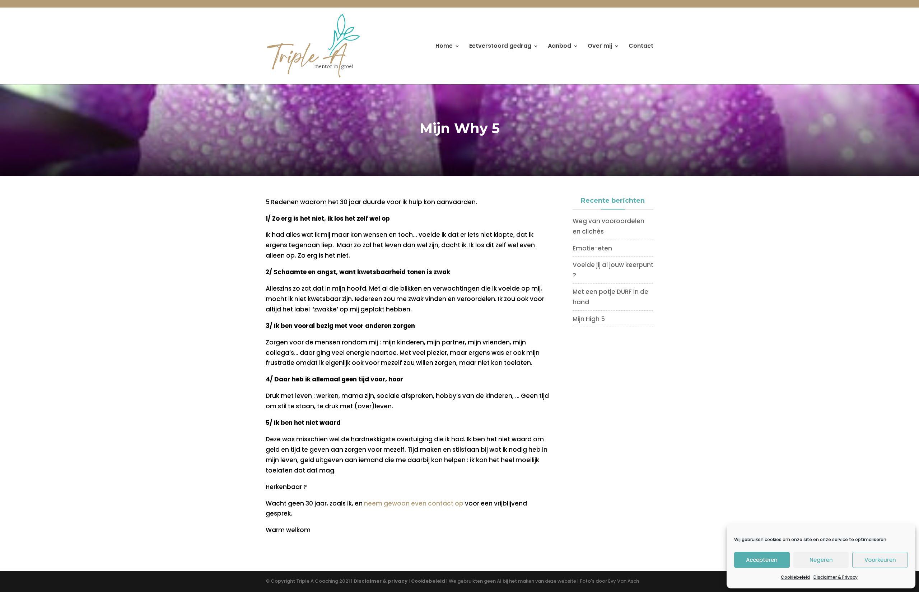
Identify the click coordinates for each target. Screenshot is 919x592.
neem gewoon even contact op (413, 503)
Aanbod (559, 46)
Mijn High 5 (589, 319)
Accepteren (762, 560)
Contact (641, 46)
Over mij (600, 46)
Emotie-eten (592, 248)
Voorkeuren (880, 560)
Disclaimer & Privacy (835, 577)
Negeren (821, 560)
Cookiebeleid (795, 577)
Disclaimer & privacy (380, 581)
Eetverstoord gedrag (500, 46)
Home (444, 46)
